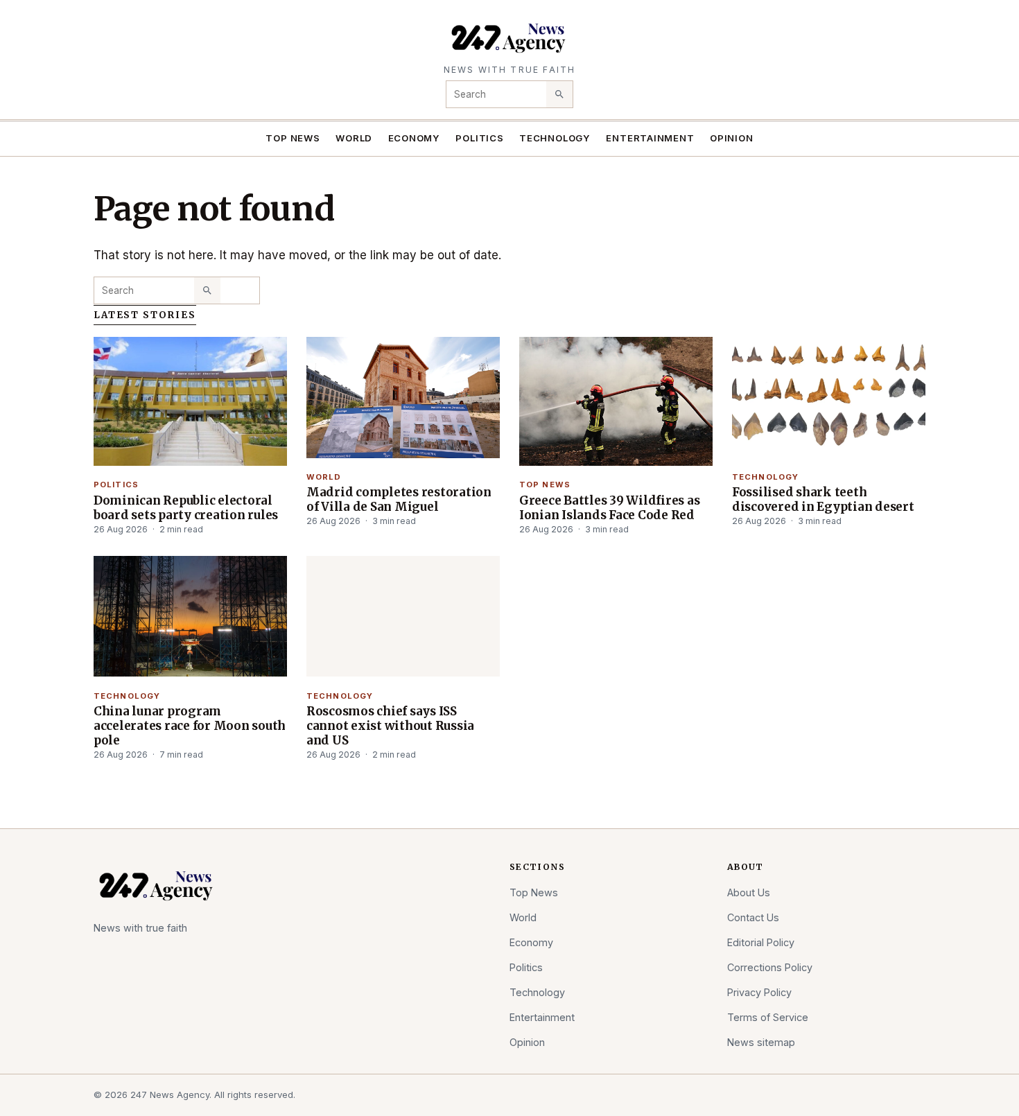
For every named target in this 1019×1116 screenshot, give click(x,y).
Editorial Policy (760, 942)
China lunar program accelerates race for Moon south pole (190, 726)
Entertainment (650, 137)
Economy (414, 137)
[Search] (559, 94)
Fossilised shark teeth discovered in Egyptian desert (823, 499)
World (354, 137)
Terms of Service (767, 1017)
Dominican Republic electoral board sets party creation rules (186, 508)
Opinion (732, 137)
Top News (292, 137)
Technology (555, 137)
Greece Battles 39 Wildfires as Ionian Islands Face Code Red (609, 508)
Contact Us (753, 917)
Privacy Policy (759, 992)
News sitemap (761, 1042)
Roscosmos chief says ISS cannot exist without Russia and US (390, 726)
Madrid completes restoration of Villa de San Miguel (398, 499)
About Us (748, 892)
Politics (479, 137)
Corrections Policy (769, 967)
